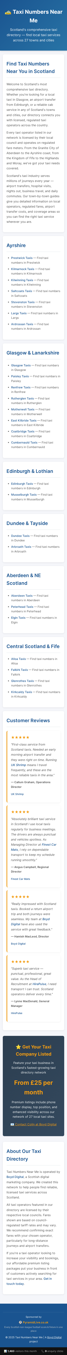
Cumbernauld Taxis (24, 442)
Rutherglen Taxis (22, 398)
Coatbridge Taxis (22, 431)
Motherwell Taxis (22, 409)
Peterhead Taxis (22, 607)
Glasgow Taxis (21, 365)
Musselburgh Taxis (24, 494)
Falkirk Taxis (19, 670)
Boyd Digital (18, 943)
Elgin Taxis (18, 617)
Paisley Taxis (20, 376)
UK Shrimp (18, 765)
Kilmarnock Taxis (22, 269)
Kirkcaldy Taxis (21, 692)
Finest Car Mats (20, 878)
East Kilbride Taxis (23, 420)
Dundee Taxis (20, 536)
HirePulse (39, 984)
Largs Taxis (19, 313)
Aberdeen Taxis (22, 595)
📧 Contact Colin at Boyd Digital (33, 1124)
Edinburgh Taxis (22, 483)
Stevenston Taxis (23, 302)
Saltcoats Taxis (21, 291)
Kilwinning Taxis (22, 280)
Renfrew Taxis (21, 387)
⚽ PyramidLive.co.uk (33, 1322)
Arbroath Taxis (21, 547)
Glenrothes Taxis (22, 681)
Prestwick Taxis (22, 258)
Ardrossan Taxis (22, 324)
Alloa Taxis (18, 659)
